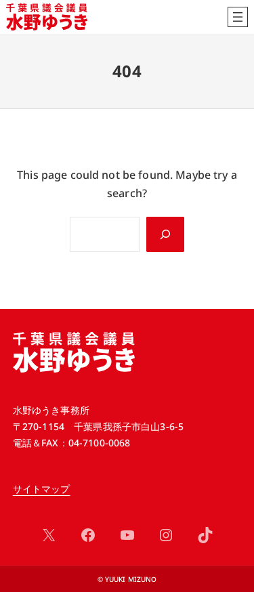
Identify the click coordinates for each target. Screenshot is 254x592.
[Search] (165, 234)
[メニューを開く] (238, 17)
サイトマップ (41, 488)
